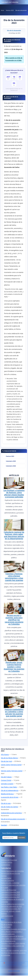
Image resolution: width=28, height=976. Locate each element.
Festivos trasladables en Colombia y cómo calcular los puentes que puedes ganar (14, 712)
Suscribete (21, 837)
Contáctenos (5, 865)
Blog (3, 919)
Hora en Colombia (7, 880)
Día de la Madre (6, 924)
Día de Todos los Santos (9, 807)
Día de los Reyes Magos (9, 758)
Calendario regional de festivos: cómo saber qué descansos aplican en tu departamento (14, 535)
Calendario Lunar (7, 916)
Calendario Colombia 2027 (10, 897)
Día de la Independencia (9, 790)
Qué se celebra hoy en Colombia (12, 904)
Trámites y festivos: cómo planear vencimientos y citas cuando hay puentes (14, 577)
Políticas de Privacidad (9, 860)
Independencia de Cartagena (11, 813)
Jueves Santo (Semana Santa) (11, 765)
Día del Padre (5, 927)
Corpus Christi (6, 780)
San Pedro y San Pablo (9, 787)
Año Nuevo (5, 754)
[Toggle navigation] (26, 2)
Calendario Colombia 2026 (10, 895)
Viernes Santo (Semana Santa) (11, 771)
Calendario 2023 (11, 461)
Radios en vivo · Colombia (10, 883)
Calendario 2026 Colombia (14, 971)
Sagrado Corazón (7, 784)
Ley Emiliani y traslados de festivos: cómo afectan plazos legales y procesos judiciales (14, 493)
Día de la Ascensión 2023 (14, 21)
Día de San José (6, 761)
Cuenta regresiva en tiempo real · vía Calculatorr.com (14, 89)
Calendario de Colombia (9, 2)
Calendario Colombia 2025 (10, 892)
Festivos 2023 (10, 456)
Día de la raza (6, 803)
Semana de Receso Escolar (10, 873)
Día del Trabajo (6, 777)
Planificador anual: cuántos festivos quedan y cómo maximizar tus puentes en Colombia (14, 666)
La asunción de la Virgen (9, 797)
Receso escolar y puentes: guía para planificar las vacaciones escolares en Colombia (14, 619)
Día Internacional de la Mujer (11, 922)
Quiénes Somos (6, 862)
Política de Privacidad (8, 890)
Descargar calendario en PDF (11, 906)
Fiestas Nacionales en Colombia (12, 871)
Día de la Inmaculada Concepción (13, 819)
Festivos (4, 913)
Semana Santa (6, 878)
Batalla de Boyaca (7, 794)
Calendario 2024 (11, 466)
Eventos (4, 876)
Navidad (4, 825)
